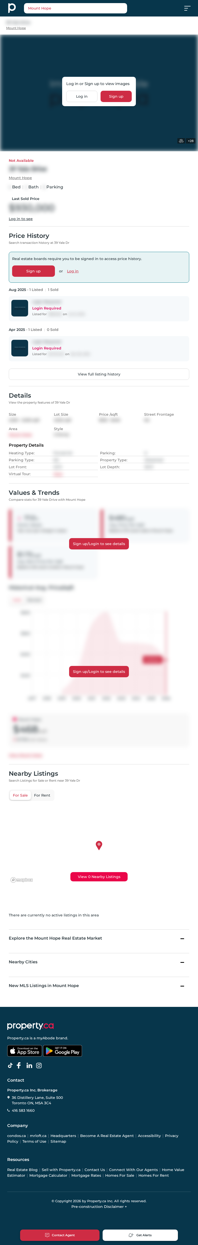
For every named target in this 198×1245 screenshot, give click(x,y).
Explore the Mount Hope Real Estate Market (55, 938)
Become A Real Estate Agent (107, 1135)
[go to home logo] (30, 1026)
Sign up (116, 96)
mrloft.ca (38, 1135)
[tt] (11, 1065)
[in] (40, 1065)
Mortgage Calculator (48, 1175)
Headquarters (63, 1135)
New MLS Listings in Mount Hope (44, 985)
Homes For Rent (153, 1175)
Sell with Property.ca (61, 1169)
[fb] (21, 1065)
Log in (82, 96)
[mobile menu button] (190, 8)
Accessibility (149, 1135)
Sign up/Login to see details (99, 543)
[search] (75, 8)
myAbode (46, 1038)
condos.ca (16, 1135)
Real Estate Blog (22, 1169)
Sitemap (58, 1141)
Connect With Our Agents (133, 1169)
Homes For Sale (119, 1175)
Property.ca (18, 1038)
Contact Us (95, 1169)
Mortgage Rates (86, 1175)
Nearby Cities (23, 961)
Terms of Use (34, 1141)
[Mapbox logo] (21, 880)
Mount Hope (16, 28)
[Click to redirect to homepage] (12, 8)
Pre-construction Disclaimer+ (99, 1206)
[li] (30, 1065)
